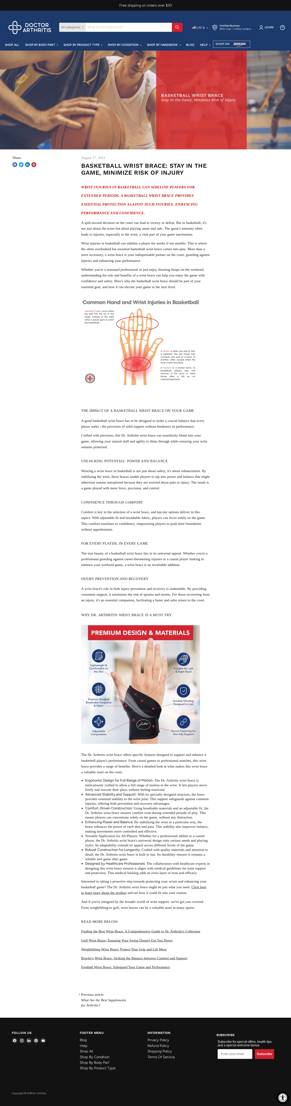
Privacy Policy (158, 1040)
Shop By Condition (124, 45)
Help (204, 45)
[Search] (177, 27)
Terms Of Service (161, 1057)
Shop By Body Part (40, 45)
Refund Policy (158, 1046)
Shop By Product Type (82, 45)
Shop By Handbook (163, 45)
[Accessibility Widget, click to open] (282, 1097)
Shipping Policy (159, 1051)
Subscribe (264, 1054)
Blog (190, 45)
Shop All (12, 45)
